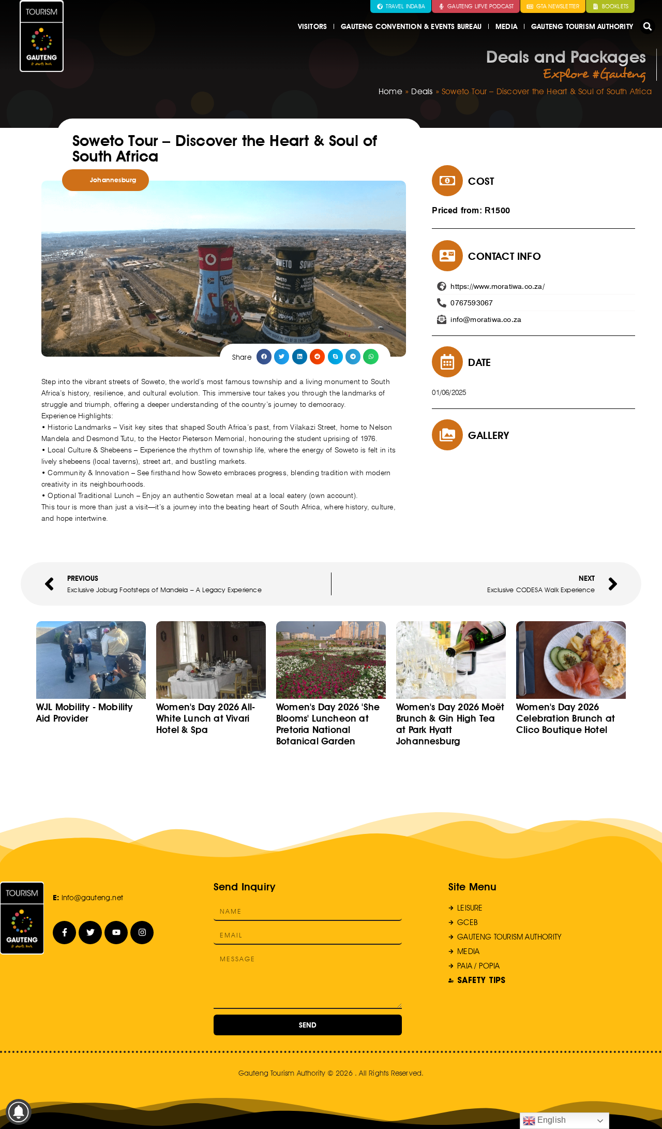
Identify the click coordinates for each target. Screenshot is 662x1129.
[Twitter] (90, 932)
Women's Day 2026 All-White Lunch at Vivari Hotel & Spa (205, 718)
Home (390, 91)
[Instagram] (142, 932)
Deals (421, 91)
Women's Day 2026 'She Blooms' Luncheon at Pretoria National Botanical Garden (328, 723)
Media (506, 26)
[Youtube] (116, 932)
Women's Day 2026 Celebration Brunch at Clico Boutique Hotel (565, 718)
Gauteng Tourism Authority (582, 26)
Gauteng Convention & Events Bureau (411, 26)
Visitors (312, 26)
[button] (647, 26)
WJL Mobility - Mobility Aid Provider (84, 712)
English (550, 1120)
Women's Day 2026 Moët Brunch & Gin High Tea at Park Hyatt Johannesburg (450, 723)
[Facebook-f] (64, 932)
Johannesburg (113, 180)
